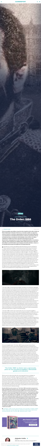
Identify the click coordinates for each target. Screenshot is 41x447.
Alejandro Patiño (7, 229)
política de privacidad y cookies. (13, 445)
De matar (14, 408)
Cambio (10, 408)
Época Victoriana (19, 408)
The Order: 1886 (16, 411)
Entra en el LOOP (33, 424)
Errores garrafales (26, 408)
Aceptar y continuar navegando (36, 444)
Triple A (29, 411)
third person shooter (23, 411)
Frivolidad (32, 408)
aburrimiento (5, 408)
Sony (12, 411)
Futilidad (36, 408)
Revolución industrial (6, 411)
